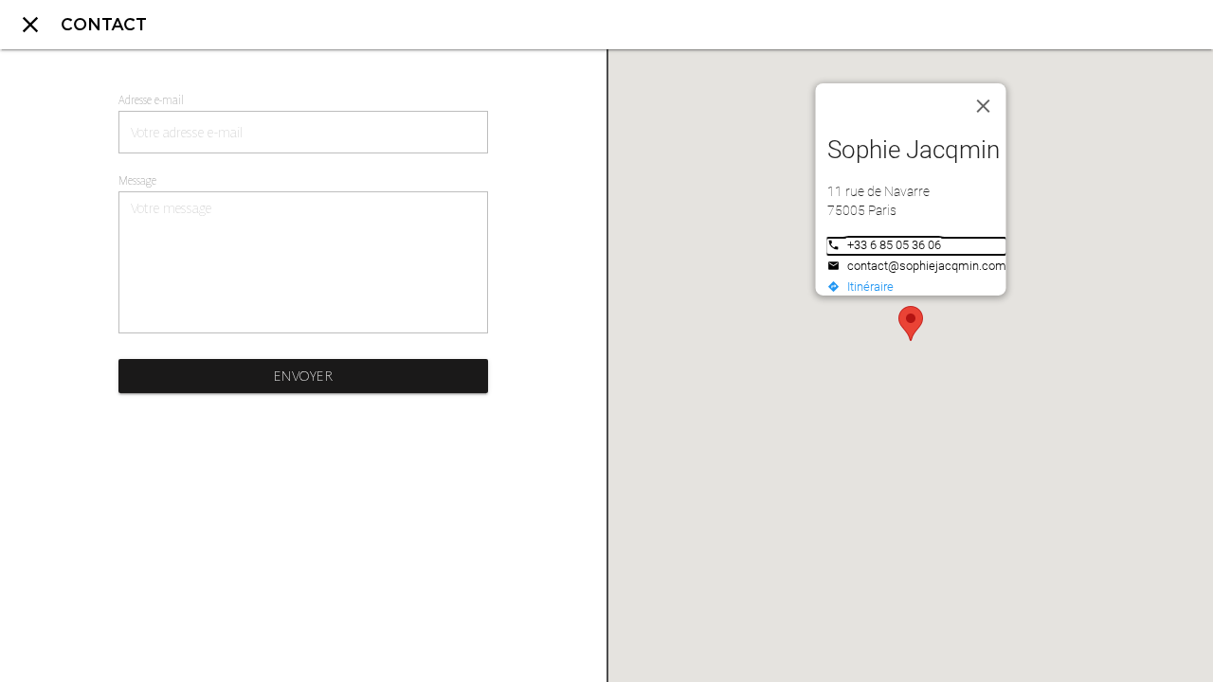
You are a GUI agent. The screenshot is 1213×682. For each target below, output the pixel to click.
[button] (910, 323)
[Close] (983, 106)
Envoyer (304, 376)
